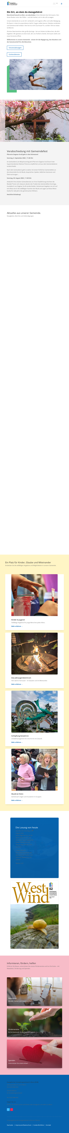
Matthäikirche (19, 316)
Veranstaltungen (15, 48)
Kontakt (48, 1125)
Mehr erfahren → (17, 626)
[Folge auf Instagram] (11, 1109)
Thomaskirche (19, 371)
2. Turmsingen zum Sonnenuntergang (24, 422)
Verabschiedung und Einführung (22, 531)
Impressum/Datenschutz (23, 1125)
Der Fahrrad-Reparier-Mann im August (25, 368)
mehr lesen (12, 269)
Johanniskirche (19, 262)
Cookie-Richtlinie (38, 1125)
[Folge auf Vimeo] (8, 1109)
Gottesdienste (14, 54)
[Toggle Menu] (54, 3)
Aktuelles (11, 262)
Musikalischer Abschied (18, 259)
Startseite (10, 1125)
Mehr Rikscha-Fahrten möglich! (21, 477)
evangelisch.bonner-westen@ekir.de (18, 1095)
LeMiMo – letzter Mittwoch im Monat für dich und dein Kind (34, 313)
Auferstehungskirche (21, 480)
